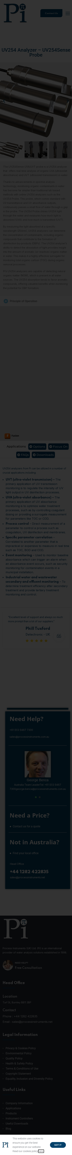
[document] (36, 577)
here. (41, 1151)
